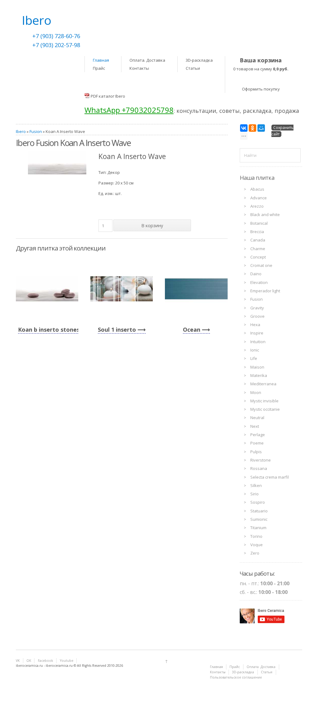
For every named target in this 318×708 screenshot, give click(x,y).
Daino (255, 274)
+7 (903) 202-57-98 (56, 45)
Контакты (139, 68)
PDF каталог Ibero (108, 96)
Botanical (259, 223)
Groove (257, 316)
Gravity (257, 308)
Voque (256, 544)
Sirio (254, 494)
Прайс (99, 68)
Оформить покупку (261, 89)
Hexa (255, 324)
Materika (258, 375)
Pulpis (256, 451)
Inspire (256, 333)
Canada (257, 240)
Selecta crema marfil (269, 477)
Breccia (257, 231)
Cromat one (261, 265)
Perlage (257, 434)
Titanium (258, 527)
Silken (256, 485)
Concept (258, 257)
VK (18, 660)
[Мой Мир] (261, 128)
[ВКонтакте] (244, 128)
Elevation (259, 282)
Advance (258, 198)
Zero (254, 553)
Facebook (45, 660)
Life (253, 358)
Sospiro (257, 502)
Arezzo (257, 206)
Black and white (265, 214)
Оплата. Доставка (147, 60)
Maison (257, 367)
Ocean (191, 329)
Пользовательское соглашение (236, 677)
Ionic (254, 350)
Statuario (259, 511)
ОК (28, 660)
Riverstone (260, 460)
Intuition (258, 341)
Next (254, 426)
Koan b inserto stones (49, 329)
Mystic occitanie (265, 409)
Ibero (21, 131)
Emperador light (265, 291)
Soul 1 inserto (117, 329)
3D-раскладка (199, 60)
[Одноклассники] (252, 128)
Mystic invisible (264, 401)
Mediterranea (263, 384)
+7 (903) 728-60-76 (56, 36)
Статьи (193, 68)
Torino (256, 536)
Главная (101, 60)
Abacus (257, 189)
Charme (257, 248)
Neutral (257, 417)
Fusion (36, 131)
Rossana (258, 468)
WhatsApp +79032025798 (129, 110)
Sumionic (258, 519)
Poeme (257, 443)
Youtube (66, 660)
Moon (255, 392)
